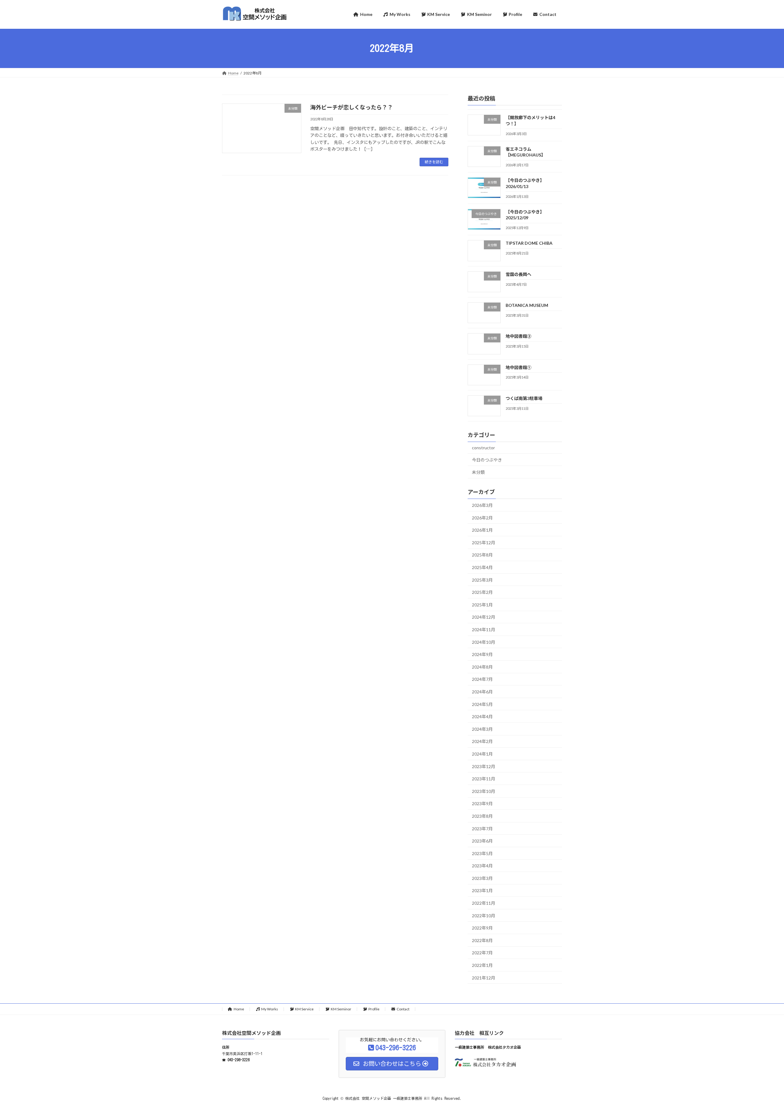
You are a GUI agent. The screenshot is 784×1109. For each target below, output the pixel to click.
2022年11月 (483, 903)
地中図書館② (518, 336)
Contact (403, 1009)
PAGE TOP (761, 1070)
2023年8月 (482, 816)
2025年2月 (482, 592)
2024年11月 (483, 629)
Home (239, 1009)
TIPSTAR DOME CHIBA (529, 243)
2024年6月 (482, 691)
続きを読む (434, 162)
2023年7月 (482, 828)
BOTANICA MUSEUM (527, 305)
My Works (269, 1009)
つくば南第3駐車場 (524, 398)
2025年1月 (482, 604)
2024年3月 (482, 728)
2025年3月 (482, 579)
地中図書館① (518, 367)
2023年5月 (482, 853)
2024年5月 (482, 704)
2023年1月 (482, 890)
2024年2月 (482, 741)
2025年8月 (482, 554)
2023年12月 (483, 766)
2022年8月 (482, 940)
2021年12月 (483, 977)
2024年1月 (482, 753)
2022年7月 (482, 952)
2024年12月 (483, 617)
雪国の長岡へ (518, 274)
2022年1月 (482, 965)
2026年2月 (482, 517)
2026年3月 (482, 505)
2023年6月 (482, 840)
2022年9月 (482, 927)
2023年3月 (482, 878)
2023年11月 (483, 778)
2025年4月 (482, 567)
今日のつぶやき (487, 459)
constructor (483, 447)
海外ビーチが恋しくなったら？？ (351, 107)
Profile (373, 1009)
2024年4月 (482, 716)
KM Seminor (341, 1009)
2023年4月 (482, 865)
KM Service (304, 1009)
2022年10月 (483, 915)
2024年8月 (482, 666)
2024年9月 (482, 654)
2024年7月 (482, 679)
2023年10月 (483, 791)
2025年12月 (483, 542)
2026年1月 (482, 530)
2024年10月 (483, 641)
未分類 (478, 472)
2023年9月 (482, 803)
